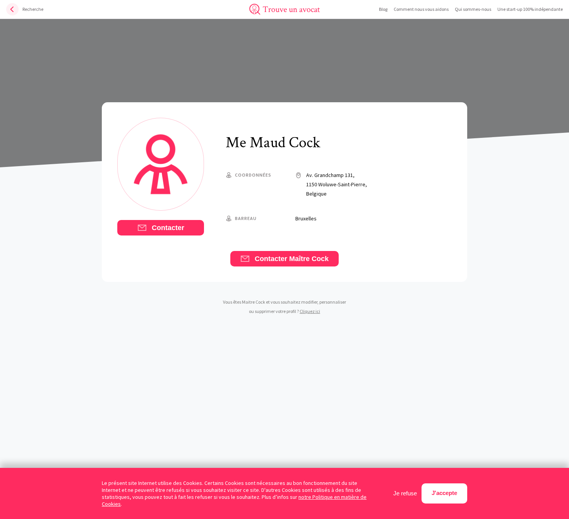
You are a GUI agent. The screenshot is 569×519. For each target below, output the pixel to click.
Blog (383, 9)
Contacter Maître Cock (291, 259)
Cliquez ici (310, 311)
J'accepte (444, 493)
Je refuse (405, 493)
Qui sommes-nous (473, 9)
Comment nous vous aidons (421, 9)
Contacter (167, 228)
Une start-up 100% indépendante (530, 9)
